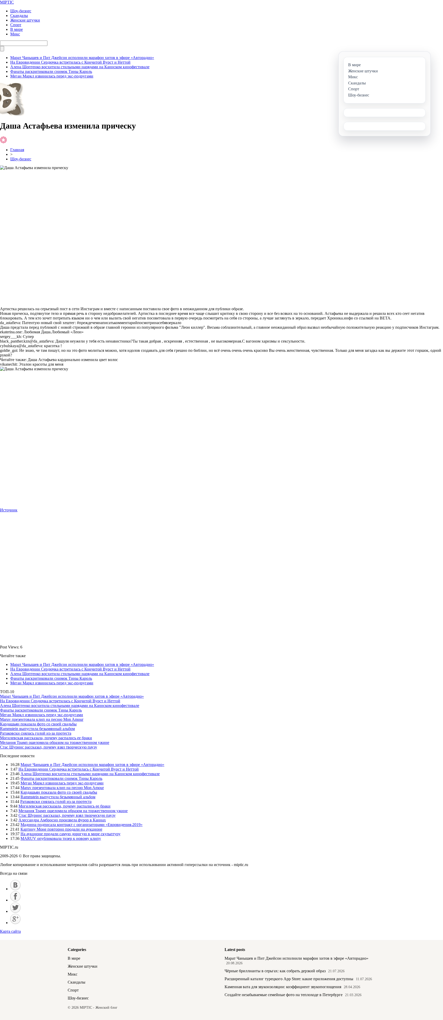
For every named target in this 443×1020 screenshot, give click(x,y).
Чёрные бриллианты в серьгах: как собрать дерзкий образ (275, 971)
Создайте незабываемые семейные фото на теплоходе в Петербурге (284, 995)
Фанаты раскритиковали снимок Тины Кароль (51, 71)
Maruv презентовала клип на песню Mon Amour (41, 719)
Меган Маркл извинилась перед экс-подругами (51, 76)
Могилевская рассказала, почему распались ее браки (46, 738)
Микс (15, 34)
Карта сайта (10, 931)
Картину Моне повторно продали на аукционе (61, 829)
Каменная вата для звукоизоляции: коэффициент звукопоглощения (283, 987)
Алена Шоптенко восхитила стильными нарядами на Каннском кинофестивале (79, 67)
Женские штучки (25, 20)
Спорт (15, 25)
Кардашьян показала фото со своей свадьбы (38, 724)
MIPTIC (7, 2)
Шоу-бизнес (20, 11)
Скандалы (19, 15)
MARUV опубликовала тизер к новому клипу (61, 838)
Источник (8, 510)
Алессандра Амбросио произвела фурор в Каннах (62, 820)
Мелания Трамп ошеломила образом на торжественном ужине (54, 742)
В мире (16, 29)
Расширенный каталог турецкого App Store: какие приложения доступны (289, 979)
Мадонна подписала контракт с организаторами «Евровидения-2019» (82, 824)
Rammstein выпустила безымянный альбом (37, 728)
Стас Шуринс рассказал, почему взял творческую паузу (48, 747)
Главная (17, 150)
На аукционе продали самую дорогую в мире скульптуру (70, 834)
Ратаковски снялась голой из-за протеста (35, 733)
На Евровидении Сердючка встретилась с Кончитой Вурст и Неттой (70, 62)
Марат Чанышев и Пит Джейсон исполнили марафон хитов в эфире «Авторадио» (82, 57)
